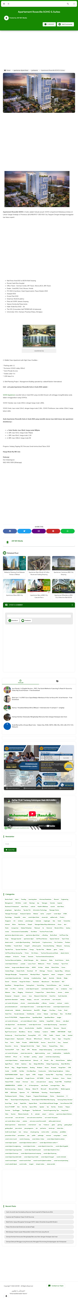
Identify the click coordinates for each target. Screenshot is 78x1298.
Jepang (50, 1082)
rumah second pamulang (61, 1160)
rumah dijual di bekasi (11, 1060)
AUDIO (34, 967)
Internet (7, 924)
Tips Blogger (16, 1110)
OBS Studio (13, 1092)
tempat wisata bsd (25, 1060)
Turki (17, 1049)
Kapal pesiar (20, 1039)
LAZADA (19, 1085)
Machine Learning (10, 1089)
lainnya (26, 1132)
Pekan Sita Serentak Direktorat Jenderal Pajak (20, 1227)
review (7, 931)
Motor (14, 924)
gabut (53, 1124)
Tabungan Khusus (19, 985)
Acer (70, 989)
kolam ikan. (60, 1128)
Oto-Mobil (68, 1014)
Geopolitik (17, 917)
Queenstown (60, 1096)
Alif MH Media (17, 541)
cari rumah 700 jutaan (51, 1117)
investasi (51, 1003)
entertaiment (32, 1124)
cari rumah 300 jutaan (60, 1049)
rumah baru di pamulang (53, 1056)
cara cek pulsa (56, 999)
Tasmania (30, 956)
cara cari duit (9, 1117)
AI (41, 1060)
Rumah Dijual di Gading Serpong (20, 1099)
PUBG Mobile (35, 1092)
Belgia (65, 978)
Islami (16, 899)
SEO (63, 981)
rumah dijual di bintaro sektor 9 (48, 1142)
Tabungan (44, 903)
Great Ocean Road (20, 1035)
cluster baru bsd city (26, 1053)
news (24, 917)
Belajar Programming (53, 1064)
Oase (53, 1039)
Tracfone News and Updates (13, 960)
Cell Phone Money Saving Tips (13, 953)
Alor (52, 1060)
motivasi (59, 1003)
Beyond (63, 1028)
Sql (48, 1107)
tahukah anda (9, 1010)
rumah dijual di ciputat (32, 989)
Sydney (68, 928)
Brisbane (39, 1067)
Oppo (59, 1039)
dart (65, 924)
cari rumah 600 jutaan (11, 1021)
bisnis (67, 960)
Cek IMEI (14, 1071)
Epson (21, 1074)
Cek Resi (21, 1071)
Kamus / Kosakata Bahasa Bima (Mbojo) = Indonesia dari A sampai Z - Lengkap (38, 708)
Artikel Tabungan (29, 960)
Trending (23, 899)
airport (44, 1114)
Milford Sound (38, 1039)
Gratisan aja (8, 1035)
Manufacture (45, 981)
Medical (35, 913)
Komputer (17, 996)
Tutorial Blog (40, 985)
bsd (60, 985)
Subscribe (11, 850)
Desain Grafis (20, 971)
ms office (13, 989)
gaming (60, 1124)
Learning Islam (33, 899)
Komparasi (8, 996)
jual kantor (43, 1128)
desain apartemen (10, 1124)
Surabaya (56, 963)
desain (53, 974)
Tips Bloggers (26, 1110)
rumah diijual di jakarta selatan (56, 1139)
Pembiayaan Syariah (11, 1096)
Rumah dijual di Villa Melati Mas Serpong (43, 1099)
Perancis (49, 971)
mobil (25, 903)
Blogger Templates (22, 1067)
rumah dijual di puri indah (31, 1157)
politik (33, 1135)
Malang (28, 1089)
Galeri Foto (8, 1014)
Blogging (20, 992)
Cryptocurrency (47, 942)
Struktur (60, 1107)
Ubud (23, 1049)
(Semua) (35, 1060)
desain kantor (22, 1124)
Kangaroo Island (9, 1039)
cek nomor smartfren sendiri (38, 1121)
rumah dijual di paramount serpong (31, 1153)
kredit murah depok (10, 1132)
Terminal (7, 1110)
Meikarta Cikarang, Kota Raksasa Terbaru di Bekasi (14, 573)
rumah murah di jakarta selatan (42, 1160)
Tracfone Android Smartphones (45, 956)
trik (14, 921)
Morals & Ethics (59, 928)
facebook (66, 985)
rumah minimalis (61, 1157)
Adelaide (17, 1010)
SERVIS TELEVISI (33, 1042)
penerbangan (29, 921)
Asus (13, 992)
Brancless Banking (48, 946)
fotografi (27, 946)
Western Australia (23, 1114)
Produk (23, 956)
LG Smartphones (33, 1085)
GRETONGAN (61, 1031)
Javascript (45, 917)
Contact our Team (56, 1286)
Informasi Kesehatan (45, 899)
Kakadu (46, 1014)
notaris (66, 1003)
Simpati (30, 924)
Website (49, 949)
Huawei (58, 1035)
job (37, 1128)
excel (48, 1053)
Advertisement (27, 1010)
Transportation (23, 974)
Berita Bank (53, 935)
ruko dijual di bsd (10, 1024)
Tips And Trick (9, 949)
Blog (13, 1067)
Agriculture (17, 910)
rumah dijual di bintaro (11, 963)
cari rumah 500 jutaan (11, 1053)
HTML (45, 1035)
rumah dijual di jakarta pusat (32, 1150)
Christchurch (29, 992)
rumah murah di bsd (25, 1160)
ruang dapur (57, 1135)
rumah (65, 1135)
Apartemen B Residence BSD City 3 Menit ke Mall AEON (63, 596)
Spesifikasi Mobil (37, 1017)
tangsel (31, 1164)
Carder (7, 1071)
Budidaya (37, 1031)
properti (49, 913)
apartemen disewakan (11, 999)
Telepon (67, 1107)
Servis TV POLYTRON (11, 1017)
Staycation (8, 1046)
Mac (63, 1085)
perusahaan (21, 1135)
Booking (32, 1067)
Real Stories (21, 924)
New (61, 1014)
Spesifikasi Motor (50, 1017)
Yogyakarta (45, 974)
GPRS (34, 1074)
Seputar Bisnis (33, 1103)
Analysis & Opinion (25, 913)
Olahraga (42, 971)
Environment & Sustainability (20, 931)
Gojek (69, 1031)
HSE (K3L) (18, 903)
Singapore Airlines (25, 1017)
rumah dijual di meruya (11, 1153)
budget (59, 1017)
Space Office (33, 1107)
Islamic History (51, 992)
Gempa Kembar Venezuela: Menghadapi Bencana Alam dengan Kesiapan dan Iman (39, 717)
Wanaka (34, 1049)
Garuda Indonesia (19, 1014)
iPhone (15, 1056)
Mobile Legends (65, 1089)
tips (38, 903)
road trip (20, 989)
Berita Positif (9, 899)
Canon (63, 967)
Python (52, 1096)
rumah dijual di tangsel (47, 1157)
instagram (60, 974)
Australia (51, 978)
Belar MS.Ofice (65, 1064)
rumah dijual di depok (47, 989)
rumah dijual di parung (49, 1153)
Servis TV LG (51, 1042)
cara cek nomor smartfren (34, 1117)
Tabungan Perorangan (11, 913)
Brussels (53, 1067)
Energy (32, 949)
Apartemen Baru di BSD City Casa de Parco (39, 596)
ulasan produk (51, 1164)
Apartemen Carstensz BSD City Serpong (63, 573)
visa (57, 989)
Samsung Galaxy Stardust (64, 1099)
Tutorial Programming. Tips (51, 1110)
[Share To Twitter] (24, 531)
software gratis (36, 946)
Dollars (68, 1071)
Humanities (67, 921)
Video (6, 1114)
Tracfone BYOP (9, 1049)
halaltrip (41, 1021)
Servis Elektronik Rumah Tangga (49, 1103)
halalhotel (8, 1056)
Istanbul (70, 1035)
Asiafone (23, 1064)
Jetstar (67, 992)
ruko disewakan (21, 1024)
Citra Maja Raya (31, 1071)
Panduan (67, 942)
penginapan (8, 910)
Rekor (6, 1099)
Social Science (59, 960)
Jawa (32, 1082)
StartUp (53, 1107)
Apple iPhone (8, 1064)
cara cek (36, 999)
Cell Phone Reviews (41, 939)
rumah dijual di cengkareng (13, 1146)
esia (40, 1124)
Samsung (67, 946)
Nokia (51, 960)
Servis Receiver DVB (66, 1103)
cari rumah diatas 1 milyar (12, 1121)
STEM (65, 913)
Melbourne (41, 963)
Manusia (29, 1039)
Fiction (27, 953)
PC (28, 1092)
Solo (18, 1107)
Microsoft (43, 1089)
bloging (29, 999)
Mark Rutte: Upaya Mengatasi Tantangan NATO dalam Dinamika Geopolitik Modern (31, 1222)
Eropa (6, 939)
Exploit (28, 1074)
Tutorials (52, 903)
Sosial (59, 921)
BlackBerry (22, 1031)
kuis (20, 1132)
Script (15, 1103)
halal (6, 989)
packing (34, 1056)
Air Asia (40, 967)
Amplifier (39, 1028)
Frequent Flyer (39, 992)
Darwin (7, 981)
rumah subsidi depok (11, 1164)
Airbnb (47, 967)
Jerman (60, 992)
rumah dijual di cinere (35, 1024)
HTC (39, 1035)
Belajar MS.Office (39, 1064)
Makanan (20, 1089)
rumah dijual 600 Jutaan (27, 1006)
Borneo (30, 1031)
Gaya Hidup (59, 1074)
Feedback (26, 621)
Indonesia (38, 921)
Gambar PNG (49, 1074)
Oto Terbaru (34, 953)
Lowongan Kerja (55, 1085)
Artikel (17, 1064)
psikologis (40, 1135)
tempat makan (40, 1164)
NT (36, 971)
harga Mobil (50, 1021)
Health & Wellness (43, 906)
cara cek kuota (45, 999)
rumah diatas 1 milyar (38, 1139)
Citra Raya (52, 1010)
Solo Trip (24, 1107)
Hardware (55, 1078)
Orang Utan (67, 1039)
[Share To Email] (39, 531)
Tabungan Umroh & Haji (27, 1046)
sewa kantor (63, 1024)
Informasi (25, 1082)
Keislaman (44, 960)
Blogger (44, 1010)
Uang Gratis (64, 1110)
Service (43, 1042)
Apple (44, 978)
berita (42, 913)
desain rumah (9, 942)
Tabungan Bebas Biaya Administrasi (45, 924)
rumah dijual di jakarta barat (61, 1006)
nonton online (45, 1132)
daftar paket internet (55, 1121)
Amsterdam (47, 1028)
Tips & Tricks (65, 939)
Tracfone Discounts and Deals (49, 953)
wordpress (64, 989)
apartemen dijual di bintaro (64, 1114)
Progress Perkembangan (41, 1096)
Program (28, 1096)
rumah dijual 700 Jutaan (44, 1006)
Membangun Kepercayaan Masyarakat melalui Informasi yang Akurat (27, 1232)
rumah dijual (57, 913)
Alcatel (46, 1060)
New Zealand (55, 981)
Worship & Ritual (35, 974)
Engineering (64, 899)
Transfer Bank (18, 946)
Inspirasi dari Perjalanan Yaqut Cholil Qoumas (20, 1217)
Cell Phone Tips (63, 935)
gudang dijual (9, 1128)
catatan (25, 1121)
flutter (7, 928)
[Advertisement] (39, 48)
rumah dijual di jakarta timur (51, 1150)
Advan (20, 1028)
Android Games (60, 1060)
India (64, 1035)
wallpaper (8, 956)
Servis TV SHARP (10, 1107)
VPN (28, 1049)
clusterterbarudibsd (33, 1003)
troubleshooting (36, 978)
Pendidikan (8, 946)
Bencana (56, 1028)
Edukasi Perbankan (26, 928)
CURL (69, 1067)
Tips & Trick (64, 963)
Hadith (51, 1035)
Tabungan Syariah (16, 939)
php (28, 1135)
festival (7, 967)
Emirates (14, 981)
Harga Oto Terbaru (25, 981)
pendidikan (63, 1132)
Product (62, 917)
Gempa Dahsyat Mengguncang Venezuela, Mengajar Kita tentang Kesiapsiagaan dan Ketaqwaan (36, 1242)
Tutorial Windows (51, 985)
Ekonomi (56, 899)
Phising (21, 1096)
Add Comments (66, 24)
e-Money (44, 1003)
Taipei (38, 1046)
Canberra (45, 1031)
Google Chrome (29, 1078)
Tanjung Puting (53, 1046)
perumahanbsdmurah (11, 1006)
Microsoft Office (53, 1089)
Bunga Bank (62, 1067)
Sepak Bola (23, 1103)
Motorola (47, 1039)
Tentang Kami (30, 985)
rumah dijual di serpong (50, 1024)
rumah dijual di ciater (29, 1146)
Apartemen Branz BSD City (14, 595)
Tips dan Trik (26, 910)
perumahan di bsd (10, 1135)
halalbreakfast (57, 1053)
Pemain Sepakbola (55, 1092)
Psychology (8, 917)
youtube (23, 963)
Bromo (47, 1067)
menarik (68, 974)
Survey (16, 1046)
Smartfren (53, 996)
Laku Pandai (44, 1085)
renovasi (48, 1135)
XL (31, 1114)
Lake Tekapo (54, 1014)
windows (20, 921)
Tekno (61, 1046)
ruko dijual (66, 1021)
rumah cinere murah (11, 1139)
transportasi (14, 928)
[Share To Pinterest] (53, 531)
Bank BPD (37, 1010)
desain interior (65, 953)
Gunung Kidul (32, 1035)
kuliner (61, 949)
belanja (22, 999)
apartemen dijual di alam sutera (14, 935)
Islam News (60, 906)
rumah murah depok (11, 1160)
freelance (46, 1124)
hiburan (58, 1021)
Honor (63, 1078)
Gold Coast (68, 1074)
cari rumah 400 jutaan (11, 1003)
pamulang (54, 1132)
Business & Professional (12, 906)
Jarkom (39, 1014)
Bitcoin (7, 1067)
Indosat (18, 1082)
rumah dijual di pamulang (22, 942)
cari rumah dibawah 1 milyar (29, 1021)
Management (9, 903)
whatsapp (8, 1028)
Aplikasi (69, 1060)
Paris (6, 1042)
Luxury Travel (32, 963)
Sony (59, 1042)
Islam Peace (24, 906)
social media (23, 1164)
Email (65, 1010)
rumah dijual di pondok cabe (13, 978)
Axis (30, 1064)
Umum (59, 924)
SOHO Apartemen (9, 395)
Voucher (13, 1114)
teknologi (26, 978)
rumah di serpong (24, 1139)
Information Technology (40, 910)
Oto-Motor (34, 931)
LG (25, 1085)
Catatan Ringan (9, 971)
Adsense (7, 992)
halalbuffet (67, 1053)
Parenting (44, 1092)
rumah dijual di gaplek (62, 1146)
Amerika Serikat (29, 1028)
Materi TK (35, 1089)
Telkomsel (37, 928)
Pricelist (24, 1042)
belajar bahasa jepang (45, 1049)
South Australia (62, 996)
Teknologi (32, 903)
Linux (30, 996)
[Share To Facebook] (10, 531)
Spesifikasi (8, 985)
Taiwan (44, 1046)
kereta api (52, 1128)
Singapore (8, 921)
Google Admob (9, 1078)
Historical (49, 928)
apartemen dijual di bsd (32, 935)
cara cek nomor (19, 1117)
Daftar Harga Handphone (56, 1071)
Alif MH (17, 1286)
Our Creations (58, 942)
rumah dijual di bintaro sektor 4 (28, 1142)
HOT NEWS (40, 1078)
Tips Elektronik (36, 1110)
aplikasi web (53, 917)
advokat (37, 1114)
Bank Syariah (36, 942)
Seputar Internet (54, 939)
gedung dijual (68, 1124)
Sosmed (65, 1042)
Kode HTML (58, 1082)
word (14, 1028)
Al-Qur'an (16, 956)
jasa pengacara (28, 1128)
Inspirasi (59, 903)
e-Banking (45, 935)
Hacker (48, 1078)
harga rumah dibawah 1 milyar (20, 967)
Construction (42, 1071)
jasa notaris (18, 1128)
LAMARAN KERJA (10, 1085)
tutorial (52, 906)
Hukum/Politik (9, 1082)
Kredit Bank (67, 1082)
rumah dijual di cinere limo (45, 1146)
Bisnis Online (55, 967)
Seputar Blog (58, 971)
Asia (54, 921)
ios (20, 1056)
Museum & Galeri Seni (40, 996)
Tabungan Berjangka (11, 974)
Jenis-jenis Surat (41, 1082)
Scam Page (8, 1103)
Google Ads (19, 1078)
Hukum (69, 1078)
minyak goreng (34, 1132)
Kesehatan (36, 981)
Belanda (59, 978)
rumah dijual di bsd (33, 917)
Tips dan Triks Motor (21, 949)
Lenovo (24, 996)
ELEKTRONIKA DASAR (11, 1074)
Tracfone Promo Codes (46, 931)
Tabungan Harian (54, 910)
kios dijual (26, 1056)
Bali (37, 960)
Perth (12, 1042)
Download (30, 971)
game (55, 949)
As (43, 928)
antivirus (51, 1114)
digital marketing (40, 1053)
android (33, 906)
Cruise (60, 1010)
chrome (23, 1003)
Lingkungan (47, 921)
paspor (41, 1056)
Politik (18, 1042)
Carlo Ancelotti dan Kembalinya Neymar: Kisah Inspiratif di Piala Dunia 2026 (29, 1212)
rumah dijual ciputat (11, 1142)
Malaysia (59, 946)
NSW (6, 1092)
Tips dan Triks (40, 949)
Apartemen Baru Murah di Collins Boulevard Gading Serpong (39, 573)
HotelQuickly (30, 1014)
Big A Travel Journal (10, 1031)
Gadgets (40, 1074)
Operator (22, 1092)
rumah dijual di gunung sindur (13, 1150)
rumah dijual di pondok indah (13, 1157)
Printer (49, 963)
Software (67, 971)
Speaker (42, 1107)
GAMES (53, 1031)
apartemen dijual (29, 939)
